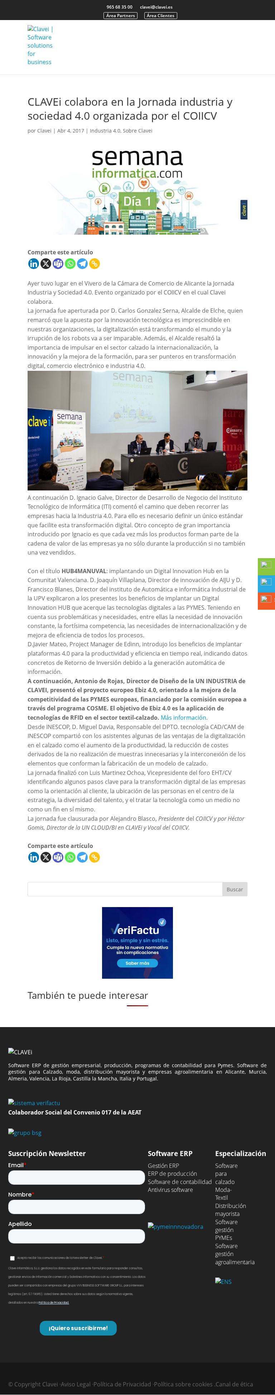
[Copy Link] (94, 263)
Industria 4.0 (105, 130)
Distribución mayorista (230, 1210)
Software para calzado (226, 1174)
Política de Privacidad (122, 1384)
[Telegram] (82, 263)
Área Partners (120, 16)
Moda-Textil (223, 1194)
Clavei (44, 130)
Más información (183, 718)
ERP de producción (172, 1174)
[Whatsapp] (70, 263)
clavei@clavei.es (156, 7)
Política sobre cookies (183, 1384)
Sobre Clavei (138, 130)
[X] (45, 263)
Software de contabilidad (180, 1182)
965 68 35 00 (119, 7)
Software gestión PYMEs (226, 1230)
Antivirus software (170, 1190)
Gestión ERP (163, 1166)
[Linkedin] (33, 263)
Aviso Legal (76, 1384)
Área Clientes (160, 16)
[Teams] (58, 263)
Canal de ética (234, 1384)
